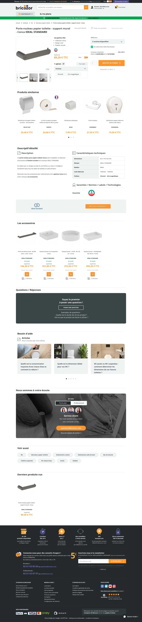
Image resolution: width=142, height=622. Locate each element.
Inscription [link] (47, 597)
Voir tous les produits (97, 206)
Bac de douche (108, 455)
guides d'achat (110, 613)
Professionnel (79, 403)
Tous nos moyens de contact (70, 433)
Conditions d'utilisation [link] (92, 618)
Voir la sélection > (93, 18)
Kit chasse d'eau (46, 461)
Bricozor (25, 7)
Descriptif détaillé (80, 28)
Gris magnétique (73, 74)
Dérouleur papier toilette (39, 455)
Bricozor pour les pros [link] (22, 594)
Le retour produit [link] (49, 588)
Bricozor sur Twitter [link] (106, 586)
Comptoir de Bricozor (91, 613)
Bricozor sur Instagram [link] (114, 586)
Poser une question (100, 28)
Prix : (105, 1)
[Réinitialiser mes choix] (63, 64)
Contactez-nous (30, 553)
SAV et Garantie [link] (48, 590)
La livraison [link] (47, 586)
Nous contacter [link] (20, 590)
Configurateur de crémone (52, 601)
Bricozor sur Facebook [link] (102, 586)
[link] (121, 1)
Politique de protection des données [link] (82, 590)
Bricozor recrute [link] (20, 592)
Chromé (60, 74)
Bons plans (45, 14)
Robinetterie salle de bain (86, 455)
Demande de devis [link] (49, 599)
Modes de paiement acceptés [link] (24, 588)
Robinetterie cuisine (63, 455)
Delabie (75, 461)
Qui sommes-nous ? (21, 586)
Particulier (63, 403)
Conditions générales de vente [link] (81, 588)
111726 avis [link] (116, 597)
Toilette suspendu (27, 461)
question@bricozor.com (71, 428)
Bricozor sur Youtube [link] (110, 586)
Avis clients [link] (75, 586)
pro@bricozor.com (46, 574)
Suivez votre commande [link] (51, 592)
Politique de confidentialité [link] (76, 618)
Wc (22, 455)
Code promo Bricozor (22, 597)
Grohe (62, 461)
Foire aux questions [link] (50, 595)
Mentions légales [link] (77, 592)
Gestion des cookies (78, 594)
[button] (69, 137)
